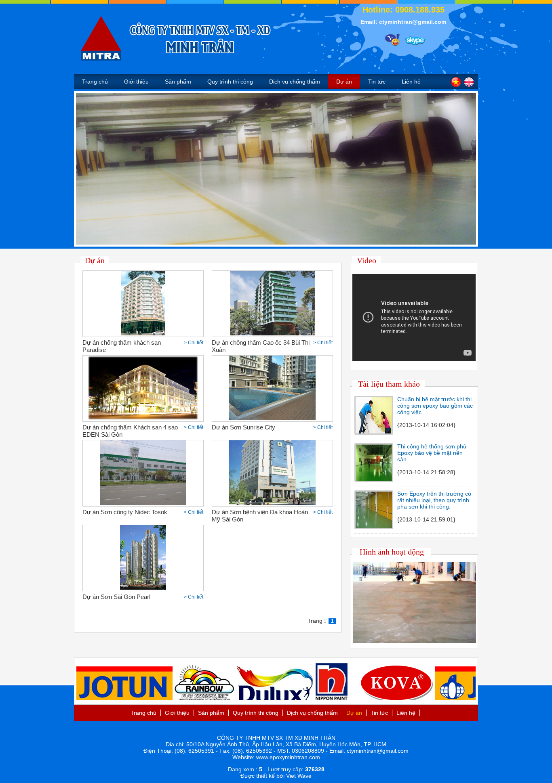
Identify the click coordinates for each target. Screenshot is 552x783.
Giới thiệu (136, 81)
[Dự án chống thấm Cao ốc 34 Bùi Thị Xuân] (272, 333)
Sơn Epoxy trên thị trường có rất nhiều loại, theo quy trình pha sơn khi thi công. (434, 500)
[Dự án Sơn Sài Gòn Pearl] (143, 587)
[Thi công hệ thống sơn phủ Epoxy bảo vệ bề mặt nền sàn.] (374, 478)
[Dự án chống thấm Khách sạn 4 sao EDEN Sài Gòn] (143, 418)
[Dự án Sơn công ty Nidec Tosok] (143, 503)
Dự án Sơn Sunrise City (243, 427)
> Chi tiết (193, 342)
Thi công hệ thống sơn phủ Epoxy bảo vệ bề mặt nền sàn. (431, 453)
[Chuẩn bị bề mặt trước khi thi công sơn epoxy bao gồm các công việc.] (374, 431)
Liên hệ (411, 81)
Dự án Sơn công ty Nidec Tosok (124, 512)
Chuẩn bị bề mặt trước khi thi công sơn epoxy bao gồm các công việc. (435, 405)
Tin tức (377, 81)
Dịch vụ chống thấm (294, 81)
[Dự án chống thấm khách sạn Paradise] (143, 333)
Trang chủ (95, 81)
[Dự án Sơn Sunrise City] (272, 418)
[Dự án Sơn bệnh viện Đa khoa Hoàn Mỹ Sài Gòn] (272, 503)
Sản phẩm (178, 81)
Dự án (344, 81)
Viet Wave (299, 776)
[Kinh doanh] (390, 38)
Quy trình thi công (230, 81)
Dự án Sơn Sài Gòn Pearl (116, 596)
